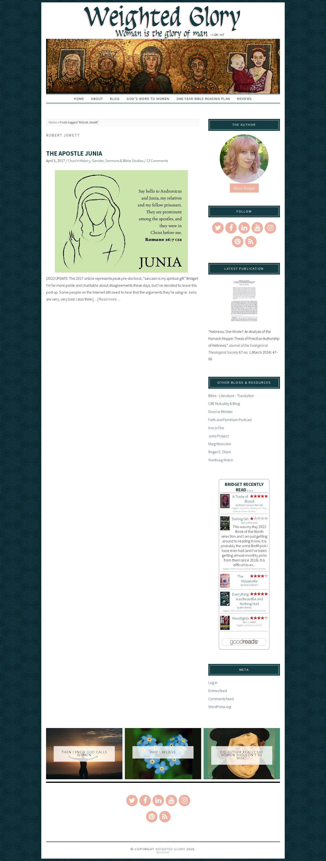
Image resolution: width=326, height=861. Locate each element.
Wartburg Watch (220, 460)
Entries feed (217, 690)
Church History (79, 160)
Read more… (110, 299)
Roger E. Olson (219, 451)
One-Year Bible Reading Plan (203, 99)
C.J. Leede (251, 622)
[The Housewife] (225, 586)
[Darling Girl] (225, 528)
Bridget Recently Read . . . (244, 487)
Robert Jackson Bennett (251, 505)
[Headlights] (225, 628)
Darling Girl (240, 518)
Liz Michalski (251, 522)
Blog (115, 99)
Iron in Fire (216, 427)
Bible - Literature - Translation (231, 395)
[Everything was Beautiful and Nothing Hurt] (225, 604)
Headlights (240, 618)
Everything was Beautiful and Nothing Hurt (247, 599)
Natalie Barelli (250, 584)
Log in (212, 682)
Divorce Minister (220, 411)
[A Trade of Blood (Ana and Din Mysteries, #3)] (225, 506)
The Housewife (247, 578)
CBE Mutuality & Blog (224, 403)
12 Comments (157, 160)
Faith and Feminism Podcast (230, 419)
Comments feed (221, 698)
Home (79, 99)
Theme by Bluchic (163, 852)
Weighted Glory (170, 849)
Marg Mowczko (219, 443)
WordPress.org (219, 706)
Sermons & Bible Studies (124, 160)
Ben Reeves (245, 607)
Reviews (244, 99)
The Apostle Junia (74, 153)
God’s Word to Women (148, 99)
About (97, 99)
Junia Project (218, 435)
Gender (98, 160)
